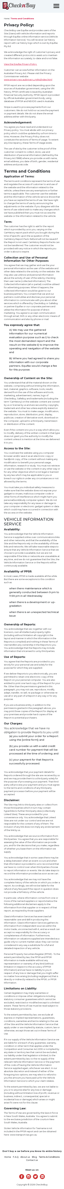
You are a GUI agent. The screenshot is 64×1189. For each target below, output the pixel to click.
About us (25, 1157)
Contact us (32, 1160)
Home (6, 18)
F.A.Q (16, 1157)
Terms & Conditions (49, 1157)
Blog (34, 1157)
